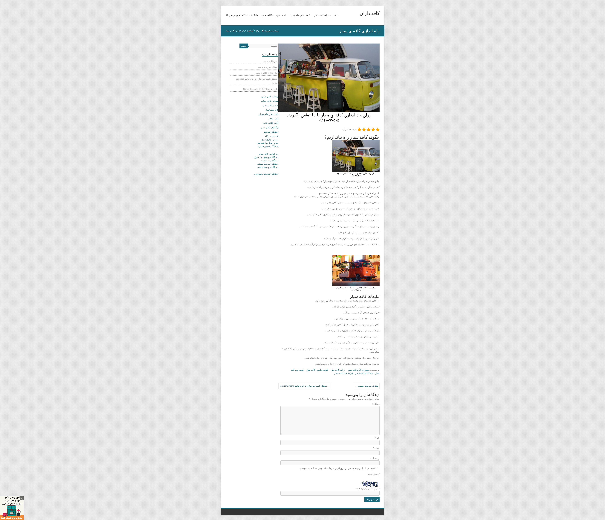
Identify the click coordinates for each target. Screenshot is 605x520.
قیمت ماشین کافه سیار (317, 370)
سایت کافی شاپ (270, 105)
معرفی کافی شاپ (322, 15)
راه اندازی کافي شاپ (268, 154)
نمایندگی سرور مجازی (268, 146)
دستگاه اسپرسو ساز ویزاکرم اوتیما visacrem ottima (305, 386)
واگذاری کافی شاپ (269, 127)
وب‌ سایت (375, 458)
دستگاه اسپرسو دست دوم (266, 157)
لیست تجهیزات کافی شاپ (274, 15)
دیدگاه (376, 404)
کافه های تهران (271, 110)
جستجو (244, 46)
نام (377, 438)
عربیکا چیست (270, 61)
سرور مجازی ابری (269, 139)
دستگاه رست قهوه (269, 160)
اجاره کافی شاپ (270, 123)
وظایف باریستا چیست (366, 386)
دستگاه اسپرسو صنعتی (267, 164)
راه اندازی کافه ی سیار (266, 73)
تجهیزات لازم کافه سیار (358, 370)
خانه (337, 15)
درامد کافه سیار (337, 370)
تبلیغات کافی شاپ (269, 96)
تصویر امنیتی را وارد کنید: (368, 489)
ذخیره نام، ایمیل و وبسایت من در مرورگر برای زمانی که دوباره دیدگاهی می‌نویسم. (337, 468)
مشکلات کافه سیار (364, 373)
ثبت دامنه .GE (271, 136)
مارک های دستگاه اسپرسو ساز (243, 15)
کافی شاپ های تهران (300, 15)
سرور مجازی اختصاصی (267, 143)
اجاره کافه (273, 118)
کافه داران (370, 13)
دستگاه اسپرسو (271, 132)
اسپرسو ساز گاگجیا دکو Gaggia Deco (260, 89)
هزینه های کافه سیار (343, 373)
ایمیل (376, 448)
